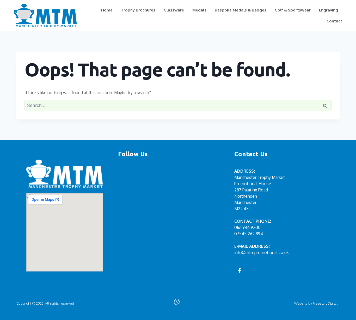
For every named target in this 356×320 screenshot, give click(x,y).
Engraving (328, 10)
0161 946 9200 (247, 227)
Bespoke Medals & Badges (240, 10)
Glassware (174, 10)
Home (107, 10)
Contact (334, 21)
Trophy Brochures (138, 10)
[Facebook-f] (239, 270)
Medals (199, 10)
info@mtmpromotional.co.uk (261, 252)
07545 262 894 (248, 233)
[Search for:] (178, 105)
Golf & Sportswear (293, 10)
